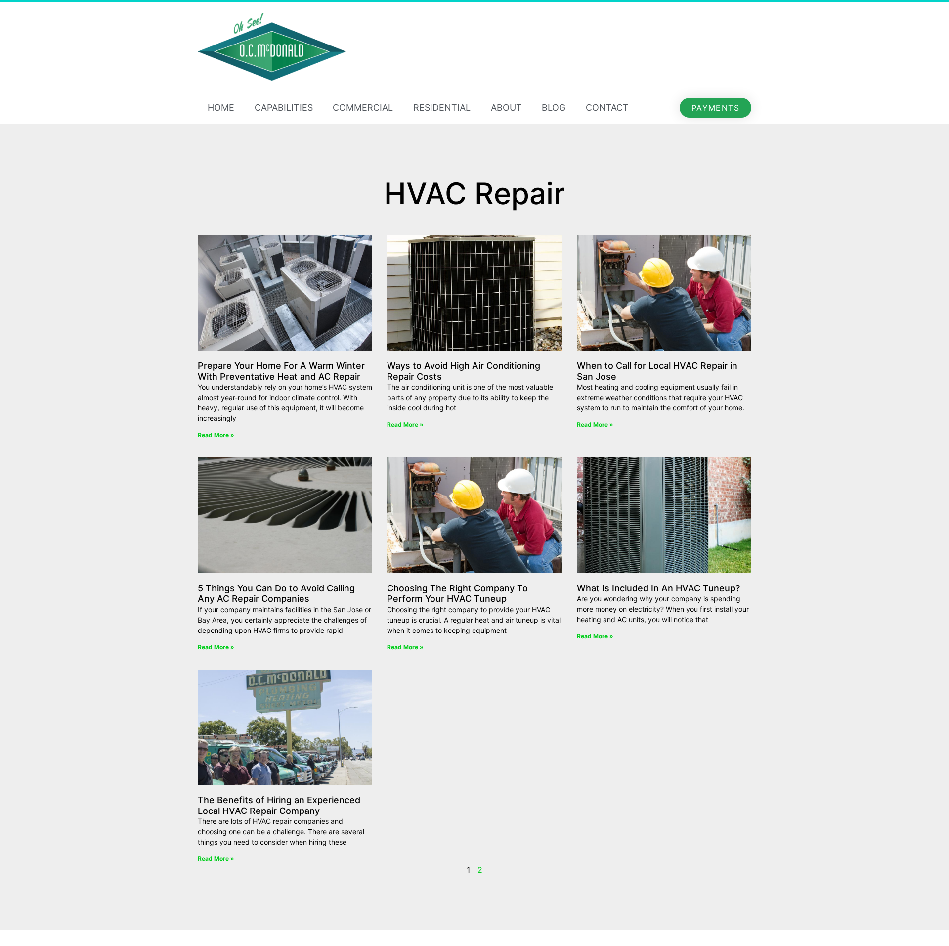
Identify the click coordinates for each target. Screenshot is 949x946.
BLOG (553, 107)
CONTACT (607, 107)
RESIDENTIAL (442, 107)
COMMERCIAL (363, 107)
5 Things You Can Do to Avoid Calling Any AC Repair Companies (276, 593)
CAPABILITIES (284, 107)
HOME (221, 107)
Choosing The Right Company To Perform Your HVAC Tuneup (457, 593)
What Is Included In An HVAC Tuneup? (658, 588)
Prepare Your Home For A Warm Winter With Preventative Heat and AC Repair (281, 371)
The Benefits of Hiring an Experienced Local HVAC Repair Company (279, 805)
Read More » (216, 435)
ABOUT (506, 107)
